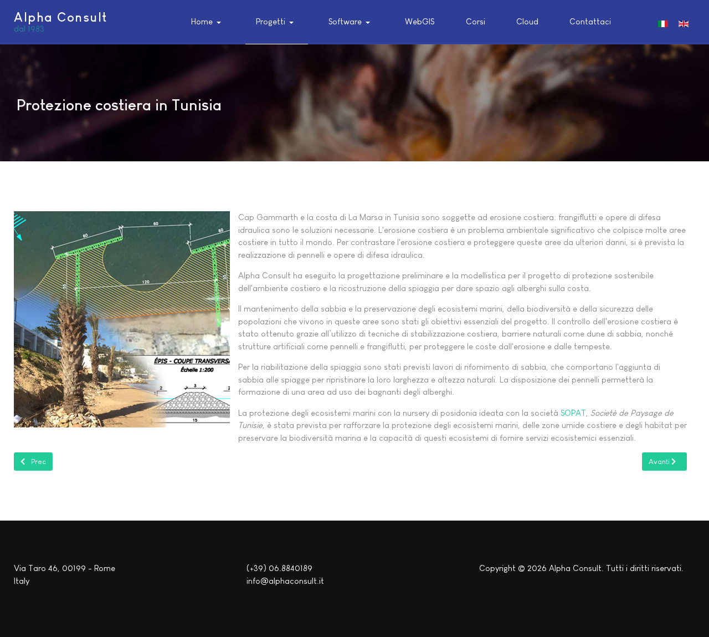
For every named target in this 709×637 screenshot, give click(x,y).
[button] (208, 22)
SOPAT (573, 412)
